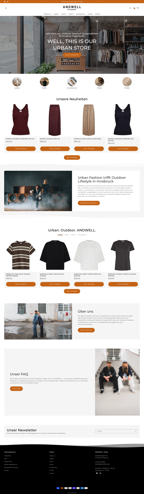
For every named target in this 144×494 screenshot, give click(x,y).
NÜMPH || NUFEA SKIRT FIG (50, 139)
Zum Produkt (20, 149)
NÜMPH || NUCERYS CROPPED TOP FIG (20, 139)
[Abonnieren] (135, 431)
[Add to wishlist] (36, 105)
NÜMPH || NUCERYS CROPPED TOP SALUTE (121, 139)
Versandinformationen (11, 467)
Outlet (52, 470)
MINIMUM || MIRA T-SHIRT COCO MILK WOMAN (87, 275)
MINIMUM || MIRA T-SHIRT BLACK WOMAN (52, 275)
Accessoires (53, 467)
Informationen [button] (10, 452)
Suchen (6, 470)
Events (52, 473)
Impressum (7, 455)
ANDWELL (74, 492)
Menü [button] (52, 452)
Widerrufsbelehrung (10, 464)
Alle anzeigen (72, 157)
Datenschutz (8, 461)
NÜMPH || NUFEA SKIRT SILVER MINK (87, 139)
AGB (5, 458)
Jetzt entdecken (72, 55)
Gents (51, 461)
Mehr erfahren (86, 330)
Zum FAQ (16, 389)
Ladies (52, 458)
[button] (6, 8)
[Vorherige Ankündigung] (45, 1)
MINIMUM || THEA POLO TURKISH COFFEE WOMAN (18, 275)
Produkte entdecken (88, 203)
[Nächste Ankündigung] (98, 1)
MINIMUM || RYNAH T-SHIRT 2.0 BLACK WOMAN (122, 275)
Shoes (51, 464)
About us (52, 455)
